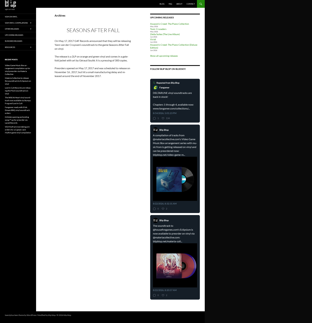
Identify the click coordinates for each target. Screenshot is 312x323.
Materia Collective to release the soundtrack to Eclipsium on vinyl (18, 81)
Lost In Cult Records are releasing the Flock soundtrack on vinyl (18, 91)
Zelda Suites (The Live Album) (165, 34)
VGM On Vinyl (11, 17)
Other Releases (12, 29)
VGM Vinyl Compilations (16, 23)
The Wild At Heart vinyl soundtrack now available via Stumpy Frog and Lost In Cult (18, 100)
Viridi (153, 39)
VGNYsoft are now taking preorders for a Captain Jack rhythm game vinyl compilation (18, 130)
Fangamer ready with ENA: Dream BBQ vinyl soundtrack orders (17, 110)
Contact (191, 4)
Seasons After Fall (93, 30)
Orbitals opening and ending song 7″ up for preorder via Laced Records (17, 120)
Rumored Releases (13, 41)
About (179, 4)
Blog (162, 4)
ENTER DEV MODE (80, 315)
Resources (10, 47)
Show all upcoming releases (164, 55)
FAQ (170, 4)
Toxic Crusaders (158, 29)
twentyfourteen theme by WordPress (20, 315)
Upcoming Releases (14, 35)
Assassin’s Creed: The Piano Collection (169, 23)
